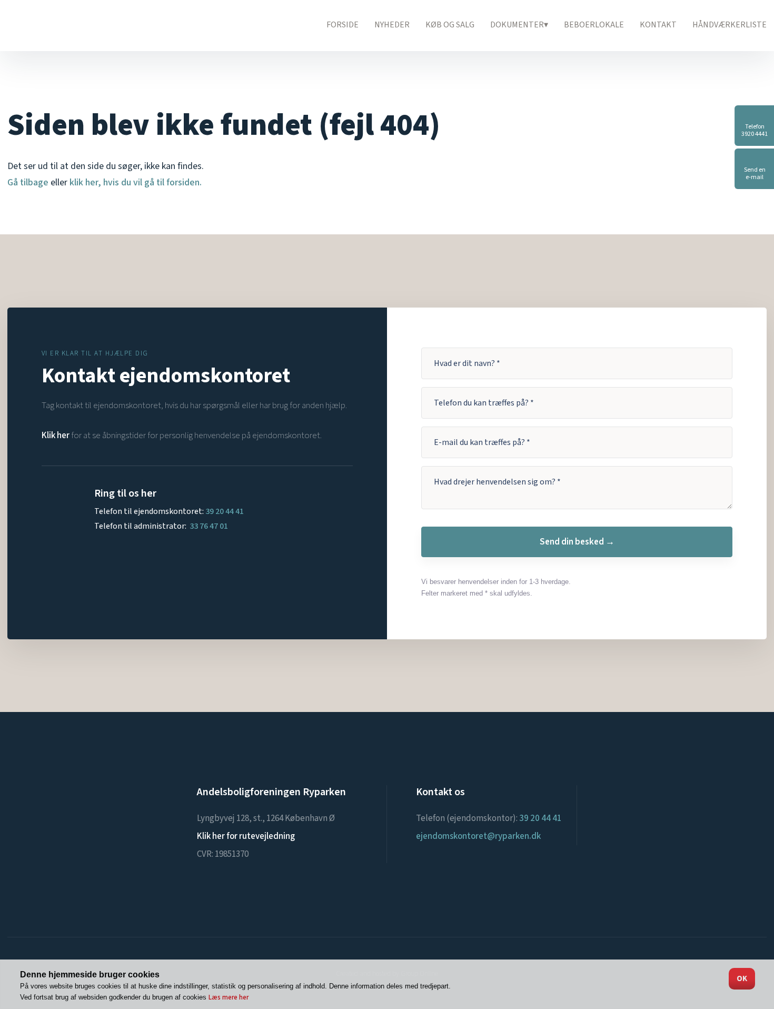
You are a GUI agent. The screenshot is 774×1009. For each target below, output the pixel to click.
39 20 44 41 (224, 511)
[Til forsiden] (68, 25)
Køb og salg (449, 25)
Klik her (56, 435)
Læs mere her (229, 997)
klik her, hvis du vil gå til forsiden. (136, 182)
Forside (342, 25)
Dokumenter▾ (519, 25)
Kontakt (658, 25)
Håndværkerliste (729, 25)
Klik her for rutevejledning (246, 836)
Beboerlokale (594, 25)
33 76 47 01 (209, 526)
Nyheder (392, 25)
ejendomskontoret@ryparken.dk (478, 836)
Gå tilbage (27, 182)
